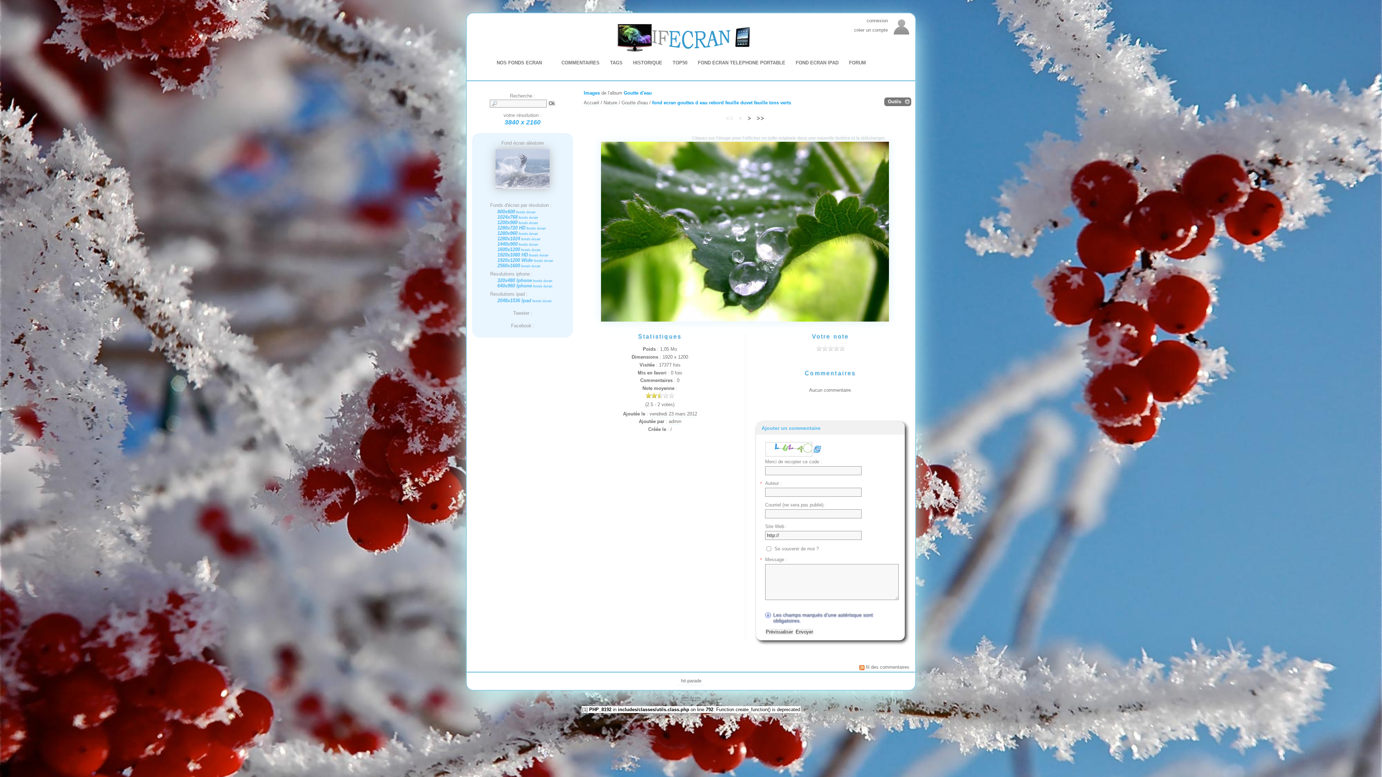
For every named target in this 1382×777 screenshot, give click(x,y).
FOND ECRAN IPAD (817, 62)
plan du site (691, 698)
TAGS (616, 62)
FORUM (857, 62)
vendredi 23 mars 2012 (673, 414)
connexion (877, 20)
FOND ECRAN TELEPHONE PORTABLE (741, 62)
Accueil (591, 102)
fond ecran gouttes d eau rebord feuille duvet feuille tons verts (721, 102)
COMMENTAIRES (580, 62)
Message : (776, 559)
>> (760, 118)
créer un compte (871, 30)
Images (592, 93)
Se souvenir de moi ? (796, 548)
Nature (610, 102)
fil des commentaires (887, 667)
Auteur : (773, 483)
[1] (585, 709)
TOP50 (680, 62)
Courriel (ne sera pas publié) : (795, 505)
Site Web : (776, 526)
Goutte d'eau (638, 93)
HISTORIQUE (647, 62)
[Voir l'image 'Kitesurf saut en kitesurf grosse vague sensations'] (523, 187)
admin (675, 421)
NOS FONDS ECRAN (519, 62)
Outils (894, 101)
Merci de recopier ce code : (793, 461)
